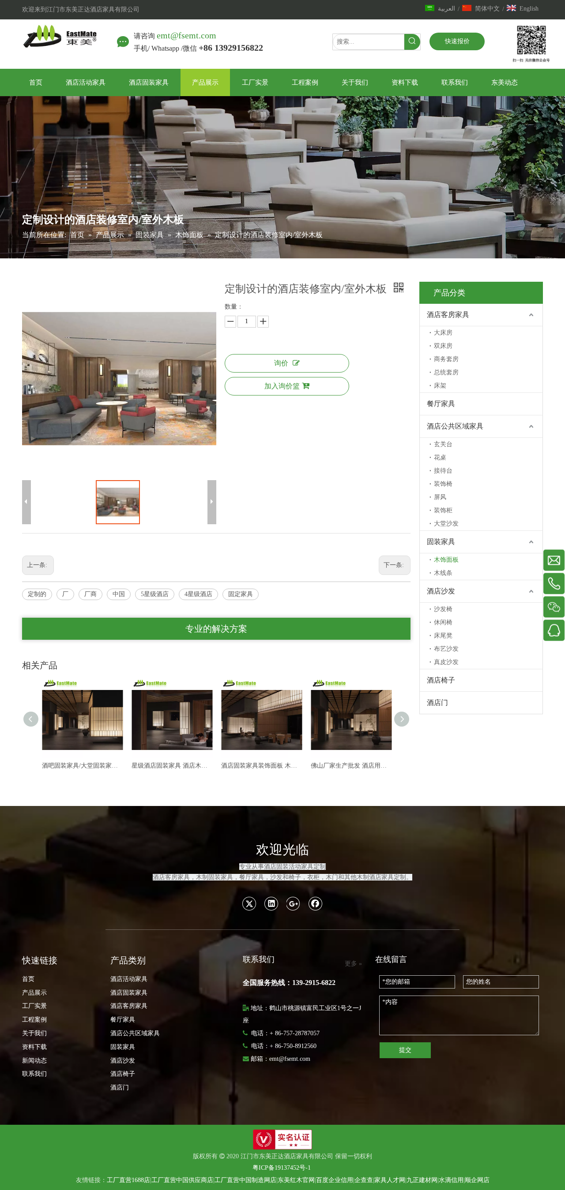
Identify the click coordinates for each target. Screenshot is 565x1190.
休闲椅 (443, 622)
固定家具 (240, 594)
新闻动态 (34, 1060)
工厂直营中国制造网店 (245, 1180)
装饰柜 (443, 510)
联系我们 (34, 1074)
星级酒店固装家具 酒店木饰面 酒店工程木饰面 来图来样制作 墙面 (82, 765)
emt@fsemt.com (186, 35)
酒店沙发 (441, 591)
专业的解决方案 (216, 629)
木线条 (443, 573)
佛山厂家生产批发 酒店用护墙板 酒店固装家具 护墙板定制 (261, 765)
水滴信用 (451, 1180)
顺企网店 (477, 1180)
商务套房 (446, 359)
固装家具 (441, 541)
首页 (28, 979)
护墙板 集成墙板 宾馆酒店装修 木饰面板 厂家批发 (351, 765)
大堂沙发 (446, 523)
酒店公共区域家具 (455, 426)
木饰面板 (446, 559)
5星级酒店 (155, 594)
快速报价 (457, 41)
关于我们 (34, 1033)
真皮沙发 (446, 662)
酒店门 (437, 702)
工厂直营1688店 (128, 1180)
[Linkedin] (271, 903)
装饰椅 (443, 484)
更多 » (353, 964)
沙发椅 (443, 609)
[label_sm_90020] (282, 1139)
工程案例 (34, 1019)
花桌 (440, 457)
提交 (405, 1050)
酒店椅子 (441, 680)
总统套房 (446, 372)
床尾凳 (443, 635)
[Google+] (293, 903)
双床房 (443, 346)
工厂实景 (34, 1006)
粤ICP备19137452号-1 (281, 1167)
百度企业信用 (334, 1180)
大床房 (443, 332)
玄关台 (443, 444)
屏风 (440, 497)
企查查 (363, 1180)
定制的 (37, 594)
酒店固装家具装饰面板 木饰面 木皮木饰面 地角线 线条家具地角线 (172, 765)
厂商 (90, 594)
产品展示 (34, 992)
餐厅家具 (441, 403)
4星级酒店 (198, 594)
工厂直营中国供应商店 (182, 1180)
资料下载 (34, 1047)
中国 (119, 594)
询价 (281, 363)
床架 (440, 385)
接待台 (443, 470)
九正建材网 (422, 1180)
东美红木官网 (296, 1180)
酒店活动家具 (128, 979)
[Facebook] (316, 903)
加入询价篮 (282, 386)
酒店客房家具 (448, 314)
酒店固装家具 (128, 992)
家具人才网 (389, 1180)
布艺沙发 (446, 648)
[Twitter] (249, 903)
